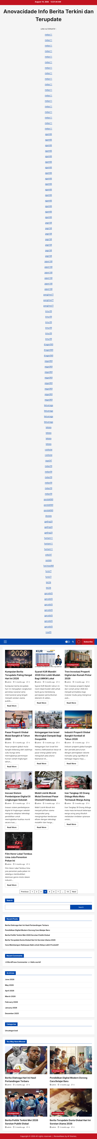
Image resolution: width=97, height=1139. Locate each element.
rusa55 (48, 632)
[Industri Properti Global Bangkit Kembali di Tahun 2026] (78, 719)
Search (10, 900)
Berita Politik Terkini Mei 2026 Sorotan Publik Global (27, 935)
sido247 (48, 554)
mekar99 (48, 466)
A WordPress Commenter (16, 962)
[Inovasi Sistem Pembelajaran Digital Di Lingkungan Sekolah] (18, 780)
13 (68, 891)
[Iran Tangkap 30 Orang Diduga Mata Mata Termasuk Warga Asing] (78, 780)
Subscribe (88, 641)
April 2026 (9, 991)
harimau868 (48, 565)
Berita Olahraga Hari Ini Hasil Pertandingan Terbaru (27, 925)
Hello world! (35, 962)
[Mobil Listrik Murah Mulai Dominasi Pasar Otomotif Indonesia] (48, 780)
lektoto (48, 427)
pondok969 (48, 499)
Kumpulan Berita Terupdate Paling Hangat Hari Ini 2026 (18, 675)
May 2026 (9, 985)
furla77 (48, 571)
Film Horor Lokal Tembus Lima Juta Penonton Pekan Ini (18, 857)
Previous (25, 891)
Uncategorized (13, 665)
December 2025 (12, 1013)
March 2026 (10, 996)
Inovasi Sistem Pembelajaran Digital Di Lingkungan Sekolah (17, 796)
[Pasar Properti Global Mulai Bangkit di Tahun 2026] (18, 719)
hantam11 (48, 538)
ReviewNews (59, 1136)
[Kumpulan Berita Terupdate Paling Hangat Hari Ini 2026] (18, 659)
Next (74, 891)
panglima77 (48, 294)
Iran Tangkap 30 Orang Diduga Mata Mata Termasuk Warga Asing (77, 796)
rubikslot (48, 449)
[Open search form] (73, 641)
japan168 (48, 261)
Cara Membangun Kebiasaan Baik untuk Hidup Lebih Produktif (32, 945)
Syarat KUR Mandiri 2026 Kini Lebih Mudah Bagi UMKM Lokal (47, 675)
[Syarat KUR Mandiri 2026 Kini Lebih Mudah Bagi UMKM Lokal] (48, 659)
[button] (5, 641)
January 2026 (11, 1008)
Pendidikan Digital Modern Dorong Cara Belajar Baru (27, 930)
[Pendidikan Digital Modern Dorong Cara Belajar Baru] (71, 1060)
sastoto (48, 560)
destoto (48, 516)
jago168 (48, 222)
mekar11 (48, 34)
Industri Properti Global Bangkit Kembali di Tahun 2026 (77, 735)
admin (9, 682)
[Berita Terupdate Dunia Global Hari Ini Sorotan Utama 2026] (71, 1102)
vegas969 (49, 361)
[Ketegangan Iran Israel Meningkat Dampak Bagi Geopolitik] (48, 719)
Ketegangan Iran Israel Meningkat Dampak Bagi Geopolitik (48, 735)
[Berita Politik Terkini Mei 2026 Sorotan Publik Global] (26, 1102)
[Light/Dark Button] (67, 641)
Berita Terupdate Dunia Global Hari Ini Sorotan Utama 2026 (30, 940)
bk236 (48, 582)
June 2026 (9, 979)
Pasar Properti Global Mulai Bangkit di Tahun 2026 (17, 735)
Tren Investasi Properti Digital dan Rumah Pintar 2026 (78, 675)
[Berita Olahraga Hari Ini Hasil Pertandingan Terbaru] (26, 1060)
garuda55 (48, 593)
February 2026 (11, 1002)
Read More (12, 706)
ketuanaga (48, 405)
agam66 (48, 134)
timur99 (48, 311)
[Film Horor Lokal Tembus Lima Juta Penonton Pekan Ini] (18, 841)
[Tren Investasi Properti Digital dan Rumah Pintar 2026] (78, 659)
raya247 (48, 460)
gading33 (48, 521)
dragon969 (48, 344)
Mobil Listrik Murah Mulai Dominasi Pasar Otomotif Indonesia (46, 796)
